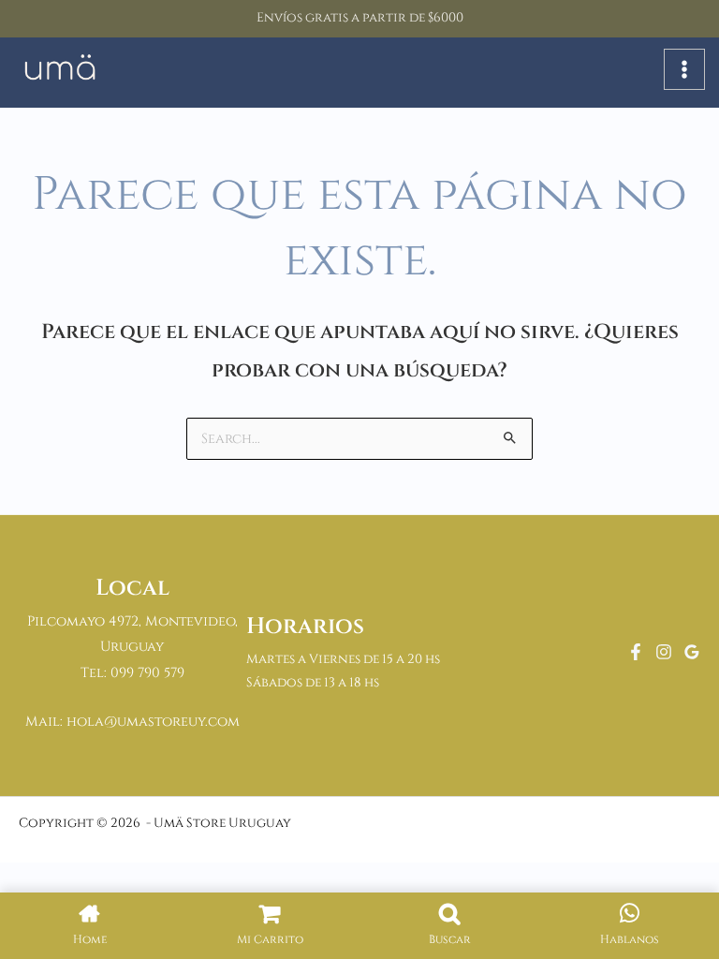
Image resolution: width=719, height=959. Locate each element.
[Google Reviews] (691, 651)
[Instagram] (663, 651)
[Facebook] (635, 651)
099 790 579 (147, 673)
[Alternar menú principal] (684, 69)
